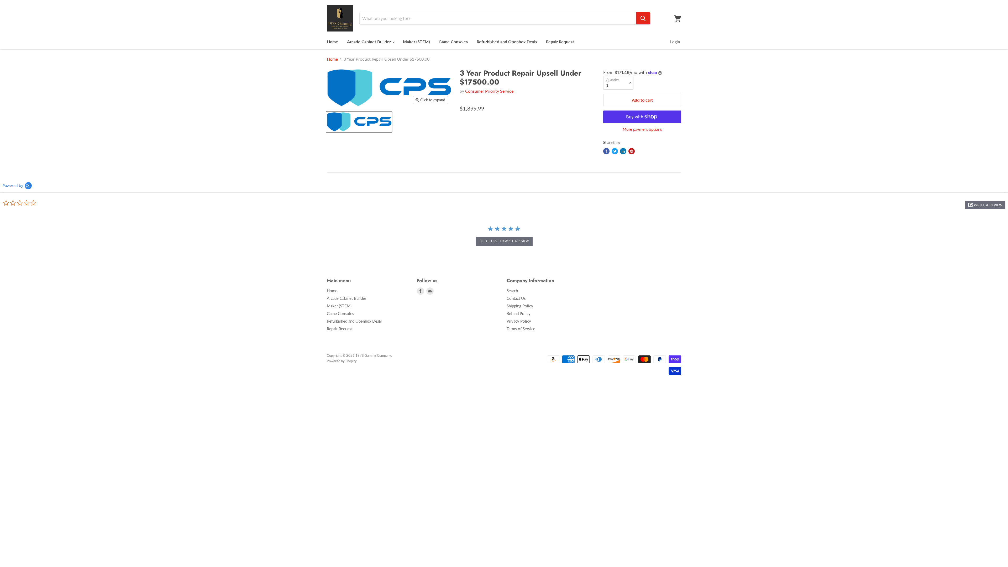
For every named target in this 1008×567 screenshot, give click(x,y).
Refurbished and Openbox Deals (507, 41)
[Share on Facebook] (606, 151)
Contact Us (516, 298)
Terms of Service (521, 328)
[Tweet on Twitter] (615, 151)
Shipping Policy (520, 305)
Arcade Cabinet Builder (369, 41)
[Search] (643, 18)
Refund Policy (519, 313)
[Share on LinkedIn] (623, 151)
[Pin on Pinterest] (631, 151)
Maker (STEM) (416, 41)
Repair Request (560, 41)
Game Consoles (453, 41)
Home (332, 41)
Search (512, 290)
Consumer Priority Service (489, 90)
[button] (985, 205)
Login (675, 41)
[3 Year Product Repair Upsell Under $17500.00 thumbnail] (359, 122)
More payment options (642, 129)
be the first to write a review (504, 241)
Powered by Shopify (342, 361)
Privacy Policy (519, 321)
